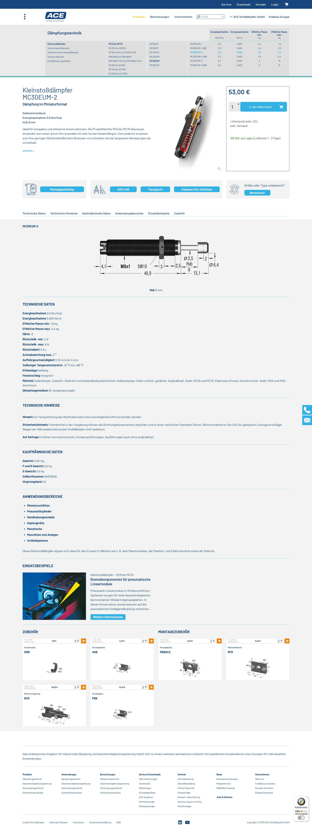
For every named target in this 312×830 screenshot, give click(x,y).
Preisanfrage (184, 792)
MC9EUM (154, 48)
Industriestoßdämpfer (58, 48)
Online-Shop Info (186, 788)
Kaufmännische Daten (96, 213)
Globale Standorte (264, 792)
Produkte (27, 774)
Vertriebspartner (186, 779)
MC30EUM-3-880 (198, 65)
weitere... (29, 150)
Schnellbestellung (186, 783)
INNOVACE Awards (225, 788)
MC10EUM (154, 52)
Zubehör (179, 213)
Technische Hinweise (64, 213)
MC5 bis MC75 (115, 44)
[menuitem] (139, 16)
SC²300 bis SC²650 (118, 73)
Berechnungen (107, 774)
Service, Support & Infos (190, 801)
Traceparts (155, 189)
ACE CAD (123, 189)
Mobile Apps (145, 788)
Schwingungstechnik (33, 788)
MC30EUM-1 (196, 44)
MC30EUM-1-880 (198, 48)
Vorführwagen (184, 806)
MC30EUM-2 (196, 52)
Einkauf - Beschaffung (189, 797)
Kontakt (261, 4)
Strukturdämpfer (55, 56)
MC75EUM (154, 65)
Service (226, 4)
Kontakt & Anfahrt (264, 788)
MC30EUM (154, 61)
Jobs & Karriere (224, 797)
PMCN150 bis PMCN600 (120, 56)
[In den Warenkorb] (83, 641)
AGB (118, 822)
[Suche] (222, 16)
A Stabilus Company (265, 783)
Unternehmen (262, 774)
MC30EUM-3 (196, 60)
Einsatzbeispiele (158, 213)
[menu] (162, 16)
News (219, 774)
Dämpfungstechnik (32, 779)
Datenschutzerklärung (100, 822)
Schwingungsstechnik (111, 788)
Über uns (259, 779)
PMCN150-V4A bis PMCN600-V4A (125, 61)
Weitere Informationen (108, 617)
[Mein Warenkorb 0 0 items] (286, 4)
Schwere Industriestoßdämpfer (62, 52)
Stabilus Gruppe (279, 16)
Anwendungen (68, 774)
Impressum (78, 822)
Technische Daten (34, 213)
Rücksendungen (147, 806)
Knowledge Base (147, 792)
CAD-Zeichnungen (148, 779)
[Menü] (307, 798)
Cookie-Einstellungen (33, 822)
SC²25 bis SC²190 (117, 69)
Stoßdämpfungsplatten (59, 61)
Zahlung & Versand (58, 822)
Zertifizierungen (147, 801)
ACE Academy (146, 797)
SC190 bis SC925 (117, 65)
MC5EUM (154, 44)
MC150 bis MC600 (117, 48)
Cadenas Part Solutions (197, 189)
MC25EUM (154, 56)
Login (275, 4)
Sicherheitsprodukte (33, 792)
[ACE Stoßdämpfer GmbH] (55, 17)
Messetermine (223, 783)
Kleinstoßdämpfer (56, 44)
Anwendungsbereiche (129, 213)
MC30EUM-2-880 (198, 56)
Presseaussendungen (227, 779)
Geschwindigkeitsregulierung (37, 783)
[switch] (301, 818)
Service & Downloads (150, 774)
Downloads (244, 4)
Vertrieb (182, 774)
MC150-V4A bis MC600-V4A (122, 52)
